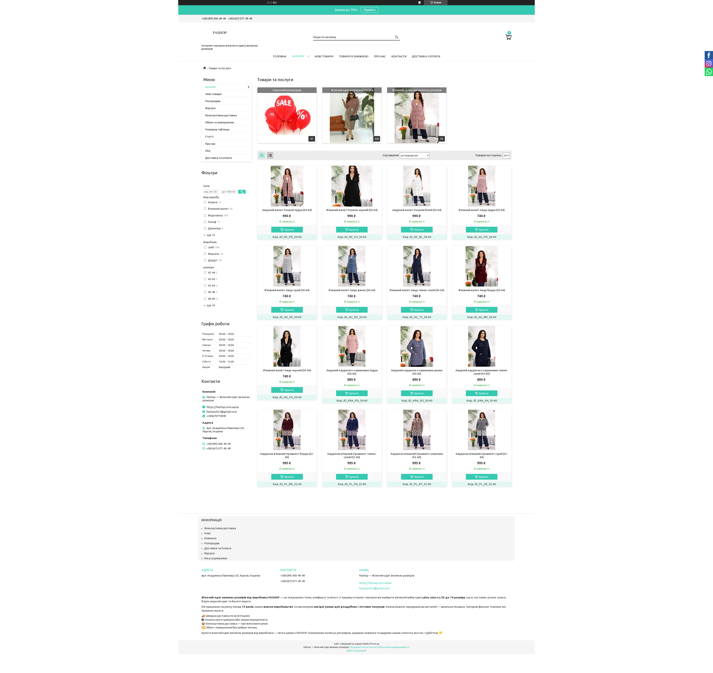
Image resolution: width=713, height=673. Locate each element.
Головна (279, 56)
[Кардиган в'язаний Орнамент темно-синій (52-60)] (352, 430)
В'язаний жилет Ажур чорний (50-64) (287, 370)
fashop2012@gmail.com (221, 411)
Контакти (398, 56)
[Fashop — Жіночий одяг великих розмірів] (220, 32)
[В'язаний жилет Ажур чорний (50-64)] (287, 346)
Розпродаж (212, 101)
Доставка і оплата (426, 56)
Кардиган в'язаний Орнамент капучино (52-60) (417, 455)
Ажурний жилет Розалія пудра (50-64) (287, 210)
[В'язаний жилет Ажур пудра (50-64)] (482, 186)
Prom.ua (374, 644)
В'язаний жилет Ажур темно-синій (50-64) (417, 290)
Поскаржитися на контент (364, 647)
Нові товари (324, 56)
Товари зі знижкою (353, 56)
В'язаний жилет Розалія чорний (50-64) (351, 210)
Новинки (210, 538)
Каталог (298, 56)
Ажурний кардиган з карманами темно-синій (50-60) (481, 372)
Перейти (369, 10)
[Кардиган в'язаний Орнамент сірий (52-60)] (482, 430)
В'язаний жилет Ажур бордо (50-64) (481, 290)
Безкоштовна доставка (221, 115)
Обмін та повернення (219, 122)
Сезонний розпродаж (287, 90)
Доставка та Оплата (217, 548)
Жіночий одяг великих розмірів (352, 90)
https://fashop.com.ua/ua (222, 407)
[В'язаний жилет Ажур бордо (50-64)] (482, 266)
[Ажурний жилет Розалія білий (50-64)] (417, 186)
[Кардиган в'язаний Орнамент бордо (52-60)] (287, 430)
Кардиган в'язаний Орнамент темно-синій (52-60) (352, 455)
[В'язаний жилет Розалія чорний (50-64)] (352, 186)
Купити (289, 229)
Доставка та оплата (218, 157)
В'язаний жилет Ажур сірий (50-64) (287, 290)
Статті (209, 136)
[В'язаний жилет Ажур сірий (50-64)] (287, 266)
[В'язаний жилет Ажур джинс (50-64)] (352, 266)
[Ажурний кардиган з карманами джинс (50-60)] (417, 346)
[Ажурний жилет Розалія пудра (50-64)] (287, 186)
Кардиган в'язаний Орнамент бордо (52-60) (287, 455)
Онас (207, 533)
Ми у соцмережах (215, 558)
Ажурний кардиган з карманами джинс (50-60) (417, 372)
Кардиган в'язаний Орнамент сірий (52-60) (482, 455)
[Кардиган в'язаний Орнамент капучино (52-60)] (417, 430)
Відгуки (210, 108)
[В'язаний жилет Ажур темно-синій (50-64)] (417, 266)
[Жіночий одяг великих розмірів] (352, 115)
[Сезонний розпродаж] (287, 115)
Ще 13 (211, 235)
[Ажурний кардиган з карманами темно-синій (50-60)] (482, 346)
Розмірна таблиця (217, 129)
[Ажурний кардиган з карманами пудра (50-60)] (352, 346)
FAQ (207, 150)
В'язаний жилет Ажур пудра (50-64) (482, 210)
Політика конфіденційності (394, 647)
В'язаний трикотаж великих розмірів (417, 90)
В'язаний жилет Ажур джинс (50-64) (352, 290)
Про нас (380, 56)
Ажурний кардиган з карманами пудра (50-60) (351, 372)
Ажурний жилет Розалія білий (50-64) (416, 210)
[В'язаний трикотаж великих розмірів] (416, 115)
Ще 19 (211, 305)
